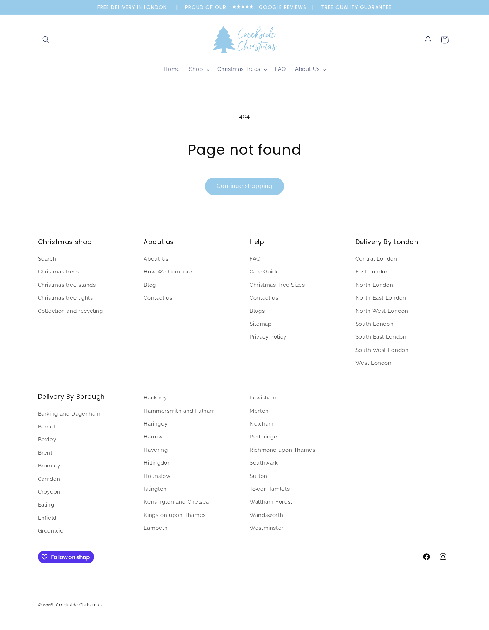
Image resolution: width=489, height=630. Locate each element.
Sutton (258, 475)
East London (372, 272)
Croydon (49, 491)
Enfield (47, 517)
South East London (381, 337)
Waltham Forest (271, 502)
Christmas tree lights (65, 298)
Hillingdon (157, 462)
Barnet (47, 426)
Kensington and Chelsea (176, 502)
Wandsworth (266, 515)
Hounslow (157, 475)
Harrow (153, 436)
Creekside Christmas (79, 604)
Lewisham (263, 397)
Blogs (257, 311)
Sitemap (260, 324)
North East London (380, 298)
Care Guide (264, 272)
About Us (156, 259)
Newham (262, 423)
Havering (156, 449)
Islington (155, 488)
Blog (150, 285)
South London (374, 324)
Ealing (46, 504)
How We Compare (168, 272)
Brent (45, 452)
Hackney (155, 397)
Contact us (158, 298)
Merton (259, 410)
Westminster (267, 527)
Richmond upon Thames (282, 449)
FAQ (255, 259)
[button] (46, 40)
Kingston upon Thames (175, 515)
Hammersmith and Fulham (179, 410)
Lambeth (156, 527)
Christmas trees (58, 272)
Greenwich (52, 530)
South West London (382, 350)
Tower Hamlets (270, 488)
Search (47, 259)
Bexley (47, 439)
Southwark (264, 462)
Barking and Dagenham (69, 413)
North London (374, 285)
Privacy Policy (268, 337)
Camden (49, 478)
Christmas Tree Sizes (277, 285)
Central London (376, 259)
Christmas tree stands (67, 285)
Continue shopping (245, 186)
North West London (381, 311)
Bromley (49, 465)
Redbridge (263, 436)
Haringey (156, 423)
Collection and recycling (70, 311)
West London (373, 363)
